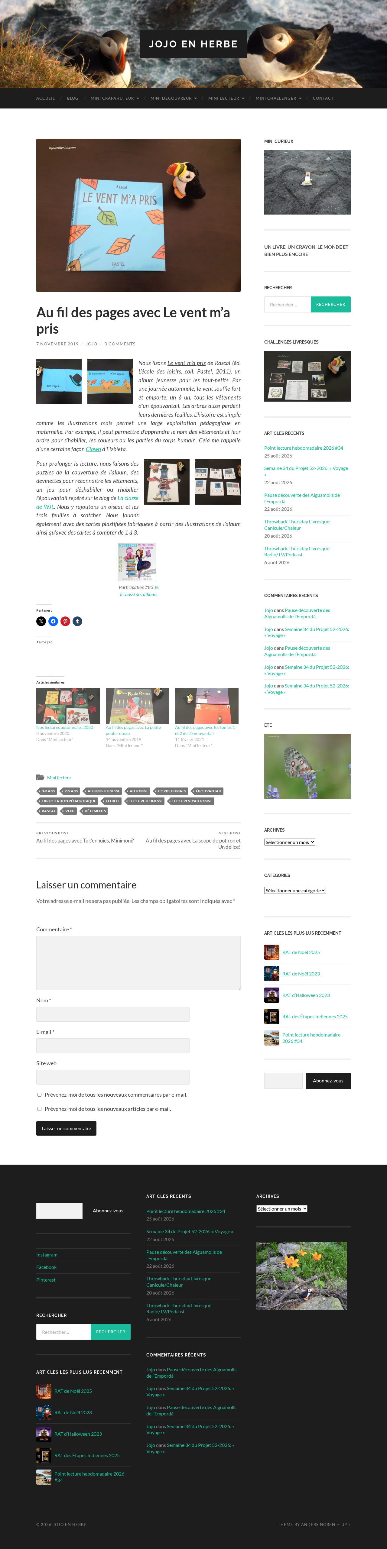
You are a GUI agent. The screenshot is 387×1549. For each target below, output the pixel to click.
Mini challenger (276, 98)
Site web (46, 1063)
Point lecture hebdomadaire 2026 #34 (303, 448)
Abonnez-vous (328, 1080)
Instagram (46, 1254)
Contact (323, 98)
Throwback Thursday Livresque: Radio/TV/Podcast (297, 551)
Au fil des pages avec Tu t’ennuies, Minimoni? (85, 837)
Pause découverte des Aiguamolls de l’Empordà (302, 498)
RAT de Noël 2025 (301, 952)
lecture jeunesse (146, 801)
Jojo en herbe (193, 44)
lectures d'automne (192, 801)
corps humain (172, 791)
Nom (43, 1000)
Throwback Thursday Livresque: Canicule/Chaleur (297, 525)
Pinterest (46, 1279)
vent (70, 811)
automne (139, 791)
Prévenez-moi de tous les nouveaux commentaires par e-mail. (116, 1094)
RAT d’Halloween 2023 (306, 995)
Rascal (49, 811)
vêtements (95, 811)
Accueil (45, 98)
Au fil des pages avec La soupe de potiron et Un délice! (193, 840)
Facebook (46, 1267)
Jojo (91, 343)
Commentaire (54, 929)
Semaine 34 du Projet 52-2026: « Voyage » (306, 471)
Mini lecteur (223, 98)
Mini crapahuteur (112, 98)
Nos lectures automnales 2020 (64, 727)
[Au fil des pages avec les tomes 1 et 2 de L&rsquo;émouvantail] (207, 706)
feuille (113, 801)
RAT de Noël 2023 (301, 973)
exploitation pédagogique (69, 801)
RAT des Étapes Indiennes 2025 (315, 1016)
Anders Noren (318, 1524)
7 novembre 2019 (57, 343)
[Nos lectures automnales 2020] (68, 706)
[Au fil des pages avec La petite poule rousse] (137, 706)
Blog (73, 98)
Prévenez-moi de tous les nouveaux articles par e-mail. (108, 1108)
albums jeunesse (104, 791)
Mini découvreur (171, 98)
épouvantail (209, 791)
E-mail (45, 1031)
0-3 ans (48, 791)
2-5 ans (71, 791)
